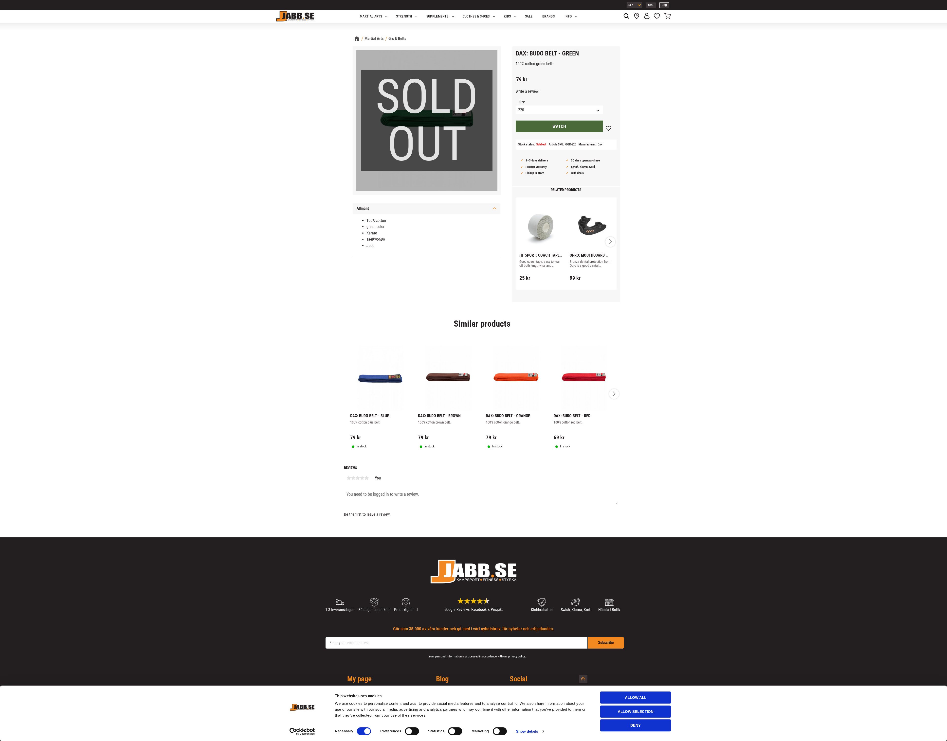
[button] (657, 16)
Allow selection (636, 711)
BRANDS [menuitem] (548, 16)
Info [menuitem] (568, 16)
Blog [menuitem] (442, 679)
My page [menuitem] (359, 679)
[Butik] (637, 16)
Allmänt (363, 208)
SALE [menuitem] (528, 16)
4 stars (362, 478)
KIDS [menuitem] (507, 16)
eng (664, 5)
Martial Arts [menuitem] (371, 16)
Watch (559, 126)
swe (651, 5)
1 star (348, 478)
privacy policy (516, 656)
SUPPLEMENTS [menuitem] (437, 16)
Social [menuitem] (518, 679)
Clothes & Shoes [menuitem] (476, 16)
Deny (635, 725)
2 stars (353, 478)
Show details (527, 731)
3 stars (357, 478)
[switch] (412, 731)
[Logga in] (647, 16)
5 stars (366, 478)
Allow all (635, 697)
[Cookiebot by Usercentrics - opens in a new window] (302, 731)
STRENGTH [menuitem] (404, 16)
